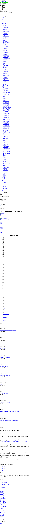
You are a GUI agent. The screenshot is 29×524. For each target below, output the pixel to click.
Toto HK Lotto (2, 507)
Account (3, 17)
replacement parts (17, 440)
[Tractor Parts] (2, 213)
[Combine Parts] (2, 215)
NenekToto (1, 494)
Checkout (3, 19)
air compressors (4, 442)
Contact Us (3, 468)
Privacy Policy (3, 483)
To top (1, 523)
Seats (1, 222)
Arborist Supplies (2, 232)
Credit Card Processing (3, 4)
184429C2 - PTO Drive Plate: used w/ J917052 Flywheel (7, 343)
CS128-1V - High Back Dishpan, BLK (5, 325)
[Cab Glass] (1, 223)
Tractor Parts (1, 214)
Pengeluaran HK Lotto (3, 498)
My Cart (3, 18)
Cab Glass (1, 224)
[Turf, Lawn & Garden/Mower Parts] (4, 218)
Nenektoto (1, 508)
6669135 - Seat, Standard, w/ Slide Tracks (5, 352)
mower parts (23, 441)
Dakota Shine (2, 441)
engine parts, (12, 440)
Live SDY (1, 492)
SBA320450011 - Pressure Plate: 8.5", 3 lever (5, 393)
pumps (20, 440)
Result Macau (2, 514)
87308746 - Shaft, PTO (3, 348)
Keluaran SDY (2, 504)
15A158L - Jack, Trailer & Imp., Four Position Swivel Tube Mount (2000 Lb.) (9, 420)
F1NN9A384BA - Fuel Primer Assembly (5, 357)
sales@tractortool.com (4, 1)
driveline (26, 441)
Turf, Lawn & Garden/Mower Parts (4, 219)
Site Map (3, 465)
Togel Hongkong (2, 491)
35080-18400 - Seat (2, 384)
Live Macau (1, 496)
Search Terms (3, 466)
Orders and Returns (4, 467)
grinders (1, 442)
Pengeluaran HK (2, 515)
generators (7, 442)
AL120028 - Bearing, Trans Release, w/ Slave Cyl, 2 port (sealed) (8, 330)
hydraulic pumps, (9, 440)
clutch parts (15, 441)
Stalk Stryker (5, 441)
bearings (26, 440)
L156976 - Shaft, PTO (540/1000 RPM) (5, 402)
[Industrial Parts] (2, 228)
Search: (1, 12)
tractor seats (12, 441)
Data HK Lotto (2, 493)
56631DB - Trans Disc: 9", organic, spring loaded (6, 339)
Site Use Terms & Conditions (5, 484)
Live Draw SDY (2, 497)
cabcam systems (9, 441)
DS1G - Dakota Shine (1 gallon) (4, 334)
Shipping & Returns (4, 482)
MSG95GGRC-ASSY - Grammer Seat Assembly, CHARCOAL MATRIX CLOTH (10, 411)
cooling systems (19, 441)
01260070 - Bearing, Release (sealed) (4, 366)
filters (18, 442)
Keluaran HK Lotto (2, 512)
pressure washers (11, 442)
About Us (3, 470)
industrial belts (15, 442)
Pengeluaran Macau (2, 490)
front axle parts (22, 440)
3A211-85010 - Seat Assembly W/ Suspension (5, 375)
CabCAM (1, 227)
